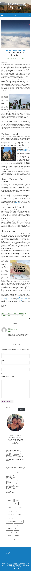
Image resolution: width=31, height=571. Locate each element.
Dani (16, 503)
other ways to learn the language (14, 300)
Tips (16, 532)
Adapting (8, 475)
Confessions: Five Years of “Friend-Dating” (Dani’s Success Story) (15, 452)
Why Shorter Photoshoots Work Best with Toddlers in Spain (14, 454)
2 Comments (21, 58)
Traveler (17, 535)
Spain (3, 315)
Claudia (3, 313)
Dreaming (10, 313)
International (18, 507)
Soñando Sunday (12, 521)
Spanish (8, 315)
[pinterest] (18, 568)
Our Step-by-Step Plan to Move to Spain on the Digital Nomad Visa (14, 457)
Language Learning (12, 50)
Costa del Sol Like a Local (12, 450)
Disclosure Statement (11, 554)
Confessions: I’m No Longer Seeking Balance (15, 459)
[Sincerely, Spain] (15, 6)
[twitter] (14, 568)
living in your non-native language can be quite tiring (23, 150)
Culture (8, 478)
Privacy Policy (9, 552)
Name (3, 353)
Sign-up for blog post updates (15, 467)
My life (19, 514)
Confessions (9, 477)
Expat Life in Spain (10, 480)
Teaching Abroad (12, 528)
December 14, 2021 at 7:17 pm (14, 329)
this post (17, 202)
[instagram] (16, 568)
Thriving (22, 50)
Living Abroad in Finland (12, 486)
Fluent (15, 313)
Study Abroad (15, 315)
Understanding (11, 539)
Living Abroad (9, 485)
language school (8, 298)
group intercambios (24, 297)
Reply (9, 331)
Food (7, 481)
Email (3, 360)
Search (8, 407)
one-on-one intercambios (11, 297)
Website (3, 367)
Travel (8, 491)
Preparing (8, 487)
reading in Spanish (22, 298)
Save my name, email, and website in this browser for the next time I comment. (14, 375)
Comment (3, 379)
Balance (8, 476)
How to (8, 482)
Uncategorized (10, 492)
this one (17, 204)
